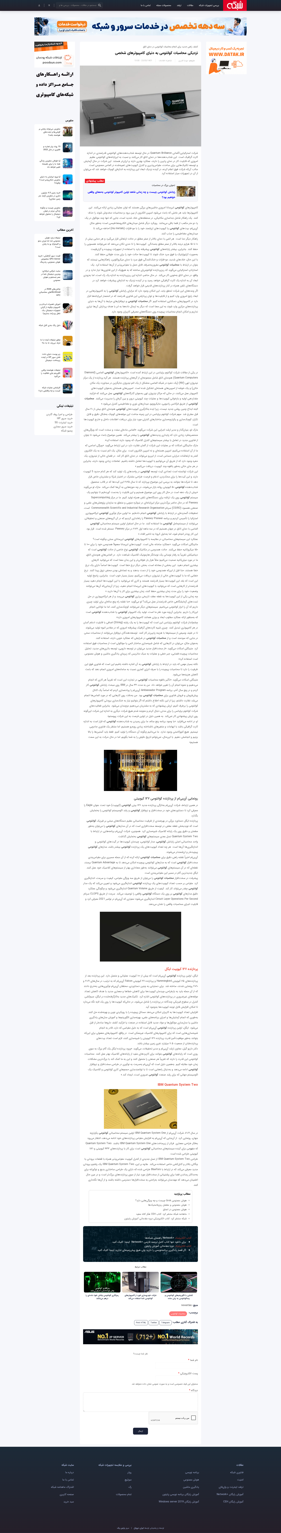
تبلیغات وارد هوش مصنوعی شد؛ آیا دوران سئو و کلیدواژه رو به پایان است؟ (49, 242)
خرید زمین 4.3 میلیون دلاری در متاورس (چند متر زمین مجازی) (49, 195)
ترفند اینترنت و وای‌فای (231, 1487)
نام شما (193, 1360)
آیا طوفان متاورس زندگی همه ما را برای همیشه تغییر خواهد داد (50, 164)
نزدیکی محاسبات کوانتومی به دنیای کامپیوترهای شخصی (156, 53)
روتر (129, 1472)
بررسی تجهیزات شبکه (209, 5)
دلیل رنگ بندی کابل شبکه (49, 325)
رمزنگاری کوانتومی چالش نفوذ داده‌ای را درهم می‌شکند (102, 1297)
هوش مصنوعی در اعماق (175, 1209)
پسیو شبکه (67, 431)
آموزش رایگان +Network (230, 1494)
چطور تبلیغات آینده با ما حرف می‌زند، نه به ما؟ (50, 341)
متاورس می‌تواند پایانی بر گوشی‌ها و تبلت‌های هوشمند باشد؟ (49, 132)
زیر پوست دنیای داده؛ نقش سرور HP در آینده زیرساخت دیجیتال (50, 357)
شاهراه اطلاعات (165, 60)
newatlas (186, 1305)
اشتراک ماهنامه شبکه (62, 1487)
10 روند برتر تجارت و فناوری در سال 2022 (51, 148)
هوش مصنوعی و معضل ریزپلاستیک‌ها (167, 1205)
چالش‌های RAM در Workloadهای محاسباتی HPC (49, 292)
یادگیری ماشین (191, 1487)
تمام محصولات (124, 1494)
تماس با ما (146, 5)
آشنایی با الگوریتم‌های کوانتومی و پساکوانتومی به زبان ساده (179, 1297)
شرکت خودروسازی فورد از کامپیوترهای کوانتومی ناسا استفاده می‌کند (140, 1297)
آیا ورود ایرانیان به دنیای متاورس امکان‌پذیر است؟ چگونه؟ (49, 180)
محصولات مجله (163, 5)
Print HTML (141, 1322)
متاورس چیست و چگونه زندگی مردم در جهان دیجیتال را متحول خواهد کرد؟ (49, 212)
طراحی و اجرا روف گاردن (59, 414)
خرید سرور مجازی (63, 427)
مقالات (190, 5)
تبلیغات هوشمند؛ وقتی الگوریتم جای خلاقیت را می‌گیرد (50, 373)
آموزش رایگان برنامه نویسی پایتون (180, 1494)
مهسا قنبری (183, 60)
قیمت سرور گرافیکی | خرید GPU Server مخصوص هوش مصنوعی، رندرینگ (49, 259)
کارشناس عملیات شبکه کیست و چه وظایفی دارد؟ (49, 389)
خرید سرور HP (65, 418)
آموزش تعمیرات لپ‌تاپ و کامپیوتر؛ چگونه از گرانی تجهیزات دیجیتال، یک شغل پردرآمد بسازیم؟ (50, 309)
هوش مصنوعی (191, 1480)
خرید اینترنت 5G (64, 422)
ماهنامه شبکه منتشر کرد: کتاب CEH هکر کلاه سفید (161, 1214)
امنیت (240, 1480)
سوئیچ (128, 1480)
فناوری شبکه (236, 1472)
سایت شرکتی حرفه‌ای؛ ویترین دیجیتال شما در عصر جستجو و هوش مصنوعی (50, 275)
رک (130, 1487)
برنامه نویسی (192, 1472)
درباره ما (69, 1472)
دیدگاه (193, 1390)
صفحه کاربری (67, 1494)
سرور (123, 1528)
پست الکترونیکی (188, 1373)
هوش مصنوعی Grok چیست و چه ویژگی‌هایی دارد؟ (161, 1201)
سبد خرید (68, 1502)
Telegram (165, 1322)
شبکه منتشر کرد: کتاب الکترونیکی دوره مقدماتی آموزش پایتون (155, 1219)
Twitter (153, 1322)
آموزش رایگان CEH (233, 1502)
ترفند (179, 5)
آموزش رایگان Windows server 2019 (179, 1502)
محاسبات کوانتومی (178, 1313)
